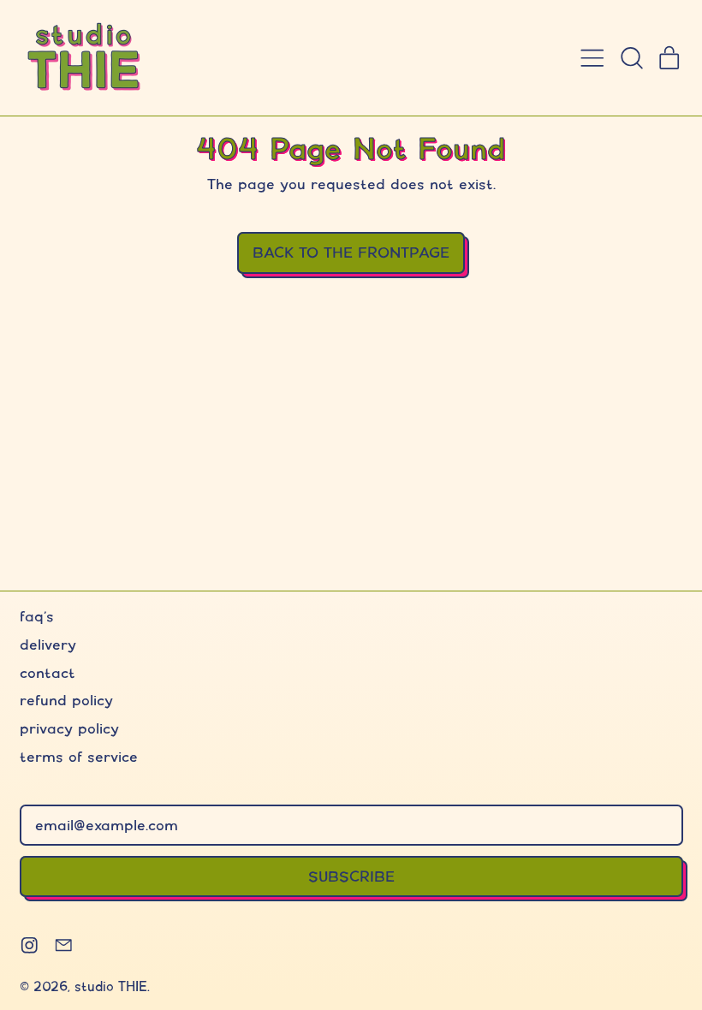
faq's (37, 616)
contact (47, 672)
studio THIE (110, 986)
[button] (631, 58)
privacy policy (69, 728)
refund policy (66, 700)
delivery (48, 644)
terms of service (79, 756)
